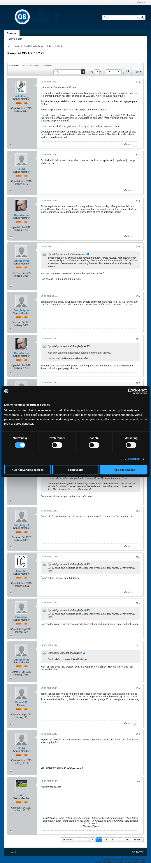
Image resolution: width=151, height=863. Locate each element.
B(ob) (21, 168)
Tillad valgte (75, 469)
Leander (21, 570)
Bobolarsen (21, 214)
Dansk (13, 852)
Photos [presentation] (47, 65)
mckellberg (21, 96)
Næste (137, 839)
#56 (138, 603)
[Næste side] (118, 72)
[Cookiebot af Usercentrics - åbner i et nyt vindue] (131, 391)
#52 (138, 383)
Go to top (138, 852)
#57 (138, 645)
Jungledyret (21, 260)
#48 (138, 201)
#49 (138, 247)
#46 (138, 82)
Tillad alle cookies (123, 469)
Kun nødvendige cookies (27, 469)
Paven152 (21, 702)
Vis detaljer (132, 458)
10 (127, 839)
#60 (138, 781)
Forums (11, 33)
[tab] (13, 65)
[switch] (57, 445)
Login (140, 2)
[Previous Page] (109, 72)
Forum (17, 46)
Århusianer (21, 616)
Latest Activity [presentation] (30, 65)
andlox (21, 795)
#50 (138, 296)
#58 (138, 688)
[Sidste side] (127, 72)
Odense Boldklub (54, 46)
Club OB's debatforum (33, 46)
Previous (68, 839)
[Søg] (142, 17)
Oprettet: (16, 108)
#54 (138, 511)
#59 (138, 734)
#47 (138, 155)
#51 (138, 339)
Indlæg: (18, 111)
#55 (138, 557)
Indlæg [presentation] (13, 65)
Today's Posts (14, 39)
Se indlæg (88, 254)
